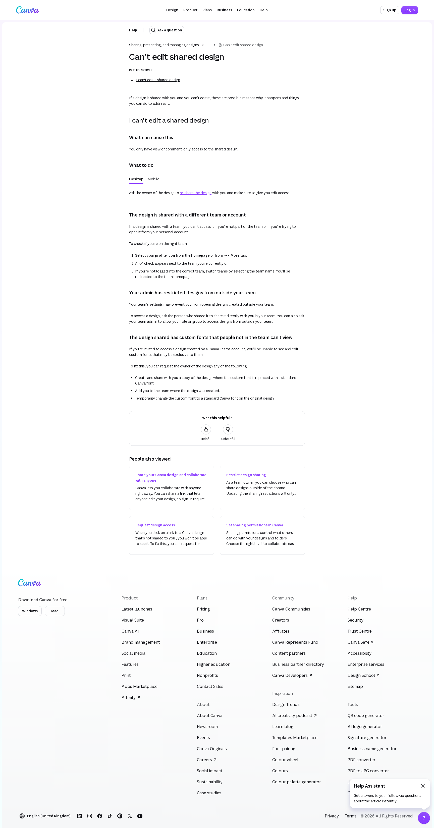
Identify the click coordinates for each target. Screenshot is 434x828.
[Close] (423, 786)
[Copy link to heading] (125, 120)
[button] (172, 10)
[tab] (136, 179)
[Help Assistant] (424, 818)
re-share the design (195, 192)
